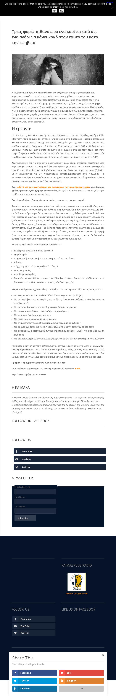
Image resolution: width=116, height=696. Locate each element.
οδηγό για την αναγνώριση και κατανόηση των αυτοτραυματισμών (53, 186)
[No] (112, 7)
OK (54, 11)
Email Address (22, 487)
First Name (19, 497)
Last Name (19, 506)
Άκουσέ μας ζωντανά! (76, 593)
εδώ (77, 368)
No (61, 11)
